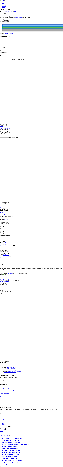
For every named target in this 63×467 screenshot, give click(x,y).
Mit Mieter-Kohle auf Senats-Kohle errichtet (12, 460)
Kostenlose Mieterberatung (4, 207)
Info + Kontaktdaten (4, 242)
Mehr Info (1, 126)
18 (1, 432)
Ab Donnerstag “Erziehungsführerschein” (5, 34)
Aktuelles (3, 3)
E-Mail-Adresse (2, 47)
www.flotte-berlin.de (6, 255)
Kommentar (2, 44)
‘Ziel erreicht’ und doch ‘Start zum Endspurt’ (14, 370)
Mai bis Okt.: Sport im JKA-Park (5, 128)
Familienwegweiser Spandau (4, 295)
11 (1, 431)
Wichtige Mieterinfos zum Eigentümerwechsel (7, 388)
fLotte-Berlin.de (5, 254)
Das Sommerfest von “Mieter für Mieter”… (10, 373)
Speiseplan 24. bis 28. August (4, 281)
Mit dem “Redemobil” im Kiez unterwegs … (11, 452)
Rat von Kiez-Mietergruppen (4, 214)
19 (2, 432)
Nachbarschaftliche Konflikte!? (5, 239)
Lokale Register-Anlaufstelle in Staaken (10, 454)
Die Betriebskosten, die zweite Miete (6, 396)
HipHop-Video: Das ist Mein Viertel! (10, 458)
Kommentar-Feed (4, 421)
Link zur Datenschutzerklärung (42, 50)
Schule (12, 33)
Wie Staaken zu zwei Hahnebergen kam (10, 462)
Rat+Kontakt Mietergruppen (7, 218)
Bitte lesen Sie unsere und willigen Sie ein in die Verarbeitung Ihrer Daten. (14, 273)
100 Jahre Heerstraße (6, 464)
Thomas (15, 11)
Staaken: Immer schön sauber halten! (10, 448)
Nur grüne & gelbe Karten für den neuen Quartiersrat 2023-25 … (16, 444)
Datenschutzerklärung (10, 273)
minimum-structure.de (19, 435)
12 (2, 431)
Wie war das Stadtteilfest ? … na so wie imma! (10, 372)
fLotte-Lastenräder (3, 244)
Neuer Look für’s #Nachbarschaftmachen (11, 450)
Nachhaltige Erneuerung (5, 5)
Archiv (3, 423)
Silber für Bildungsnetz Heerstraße (9, 456)
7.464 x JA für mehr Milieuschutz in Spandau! (11, 366)
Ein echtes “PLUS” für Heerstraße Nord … (11, 446)
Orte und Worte (4, 6)
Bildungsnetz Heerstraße (18, 17)
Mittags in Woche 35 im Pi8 (4, 279)
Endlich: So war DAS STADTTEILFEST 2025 (12, 438)
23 (5, 432)
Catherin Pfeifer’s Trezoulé (4, 58)
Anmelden (3, 419)
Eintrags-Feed (3, 420)
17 (0, 432)
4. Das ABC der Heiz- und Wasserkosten (7, 391)
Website (1, 49)
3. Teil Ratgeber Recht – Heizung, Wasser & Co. (8, 393)
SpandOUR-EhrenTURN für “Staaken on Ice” (14, 371)
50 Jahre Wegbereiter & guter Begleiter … (11, 440)
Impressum (3, 424)
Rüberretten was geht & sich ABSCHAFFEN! (12, 442)
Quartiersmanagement (5, 4)
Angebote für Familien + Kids (4, 288)
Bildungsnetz (3, 7)
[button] (2, 24)
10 (0, 431)
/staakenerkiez (6, 219)
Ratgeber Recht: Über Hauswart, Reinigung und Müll (9, 390)
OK (0, 466)
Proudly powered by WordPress (4, 435)
